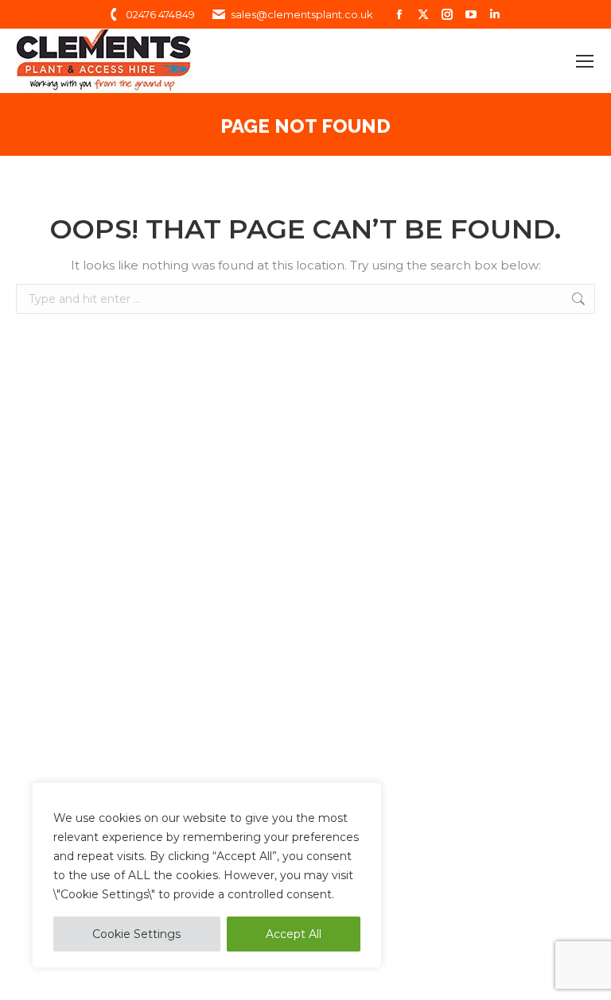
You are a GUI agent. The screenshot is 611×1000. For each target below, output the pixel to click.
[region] (207, 875)
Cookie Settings (136, 934)
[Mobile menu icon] (584, 61)
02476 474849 (160, 14)
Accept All (293, 934)
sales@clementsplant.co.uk (302, 14)
